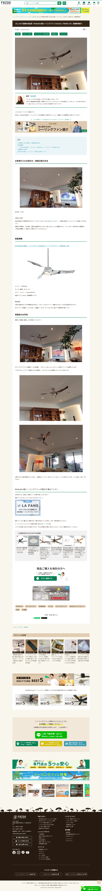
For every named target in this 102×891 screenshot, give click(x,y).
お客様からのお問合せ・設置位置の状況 (28, 143)
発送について (42, 838)
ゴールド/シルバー (31, 606)
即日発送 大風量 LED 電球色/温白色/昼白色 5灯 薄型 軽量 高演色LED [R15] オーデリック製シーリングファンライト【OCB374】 (68, 552)
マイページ (78, 3)
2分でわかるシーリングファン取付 (47, 821)
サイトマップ (69, 840)
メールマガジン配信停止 (44, 859)
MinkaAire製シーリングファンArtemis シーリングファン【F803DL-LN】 (39, 147)
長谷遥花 (33, 96)
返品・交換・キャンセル (44, 842)
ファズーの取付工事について (45, 822)
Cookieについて (70, 836)
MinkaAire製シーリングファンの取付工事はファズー (32, 151)
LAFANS (53, 221)
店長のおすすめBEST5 (44, 828)
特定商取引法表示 (43, 843)
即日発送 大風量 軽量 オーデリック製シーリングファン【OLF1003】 (22, 550)
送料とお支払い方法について (45, 836)
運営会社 (68, 832)
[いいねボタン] (84, 29)
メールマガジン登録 (43, 857)
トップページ (69, 838)
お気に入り (89, 3)
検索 (59, 3)
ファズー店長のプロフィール (73, 819)
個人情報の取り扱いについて (73, 834)
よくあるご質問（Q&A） (44, 826)
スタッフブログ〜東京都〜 (21, 627)
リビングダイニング (62, 606)
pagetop (99, 882)
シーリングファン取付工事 (41, 34)
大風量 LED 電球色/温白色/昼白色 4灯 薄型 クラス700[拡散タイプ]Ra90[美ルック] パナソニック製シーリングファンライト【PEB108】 (79, 552)
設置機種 (20, 145)
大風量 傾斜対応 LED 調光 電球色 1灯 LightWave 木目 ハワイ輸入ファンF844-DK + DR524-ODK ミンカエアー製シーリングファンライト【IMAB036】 (45, 553)
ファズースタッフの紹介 (71, 821)
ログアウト (41, 853)
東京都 (17, 34)
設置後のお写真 (22, 149)
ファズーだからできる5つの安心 (46, 824)
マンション (63, 34)
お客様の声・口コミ (70, 824)
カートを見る (42, 855)
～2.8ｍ (51, 606)
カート (94, 3)
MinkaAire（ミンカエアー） (77, 606)
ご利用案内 (41, 834)
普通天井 (54, 34)
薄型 (18, 609)
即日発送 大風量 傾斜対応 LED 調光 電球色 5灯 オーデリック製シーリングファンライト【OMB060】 (56, 551)
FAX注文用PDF (42, 840)
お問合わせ (84, 3)
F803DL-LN (20, 606)
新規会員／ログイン (43, 849)
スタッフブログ (27, 34)
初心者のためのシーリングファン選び (48, 819)
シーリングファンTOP (18, 17)
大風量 (24, 609)
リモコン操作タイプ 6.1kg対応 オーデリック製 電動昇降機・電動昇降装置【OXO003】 (33, 551)
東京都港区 (42, 606)
